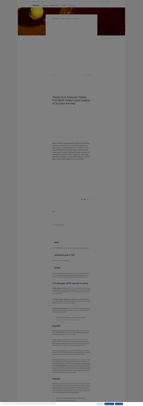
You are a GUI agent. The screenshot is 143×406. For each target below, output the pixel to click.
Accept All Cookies (119, 403)
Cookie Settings (100, 403)
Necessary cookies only (109, 403)
